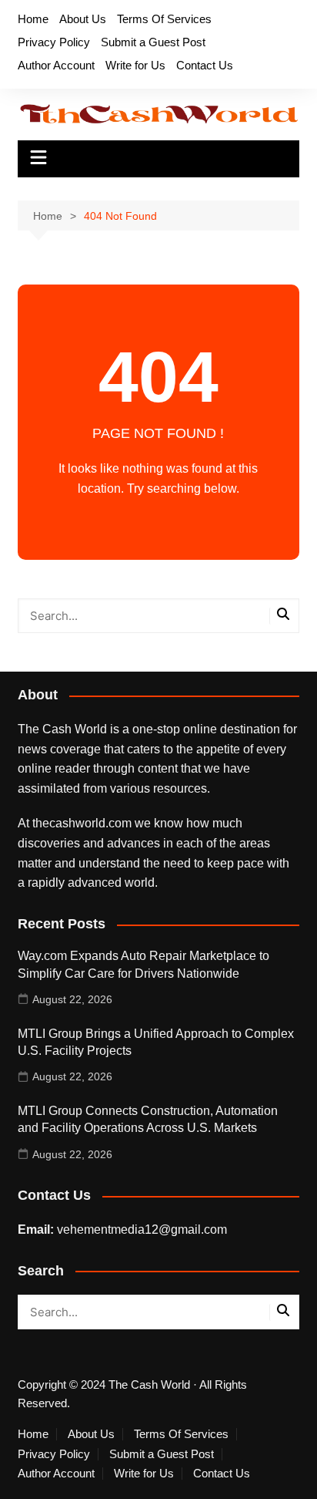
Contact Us (204, 65)
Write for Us (135, 65)
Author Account (56, 65)
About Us (82, 18)
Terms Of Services (164, 18)
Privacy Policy (54, 42)
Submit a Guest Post (153, 42)
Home (33, 18)
